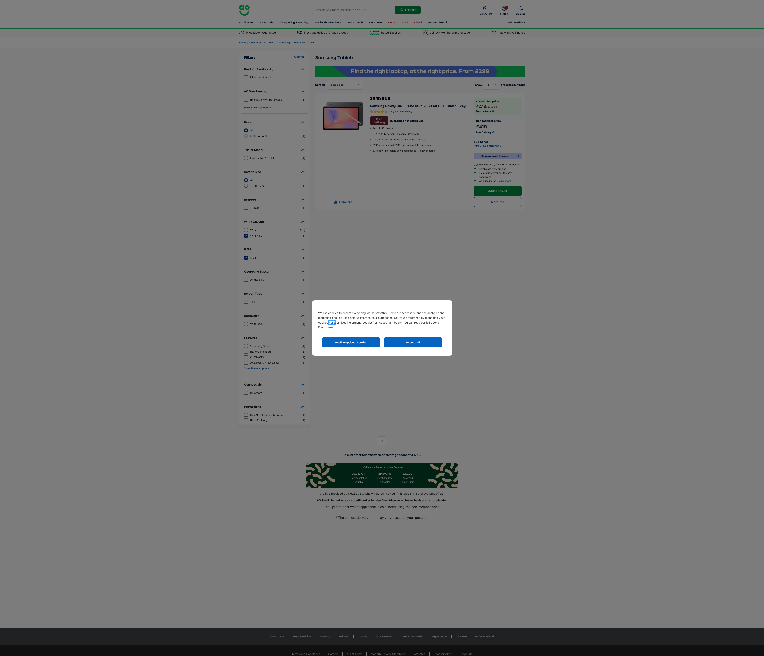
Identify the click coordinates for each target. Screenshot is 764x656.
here (332, 322)
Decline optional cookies (351, 342)
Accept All (413, 342)
